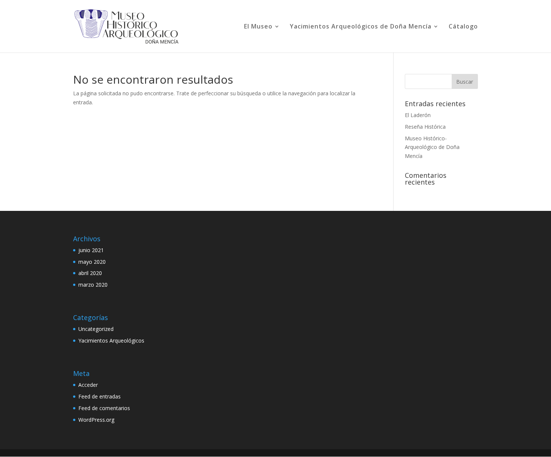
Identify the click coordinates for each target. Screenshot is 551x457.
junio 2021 (91, 250)
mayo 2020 (92, 261)
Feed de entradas (99, 396)
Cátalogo (463, 27)
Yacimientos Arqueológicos (111, 340)
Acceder (88, 384)
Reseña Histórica (425, 126)
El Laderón (418, 115)
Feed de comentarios (104, 408)
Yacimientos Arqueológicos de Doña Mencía (360, 27)
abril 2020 (90, 273)
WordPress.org (96, 419)
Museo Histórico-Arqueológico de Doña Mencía (432, 147)
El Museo (258, 27)
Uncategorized (96, 328)
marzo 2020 (93, 284)
